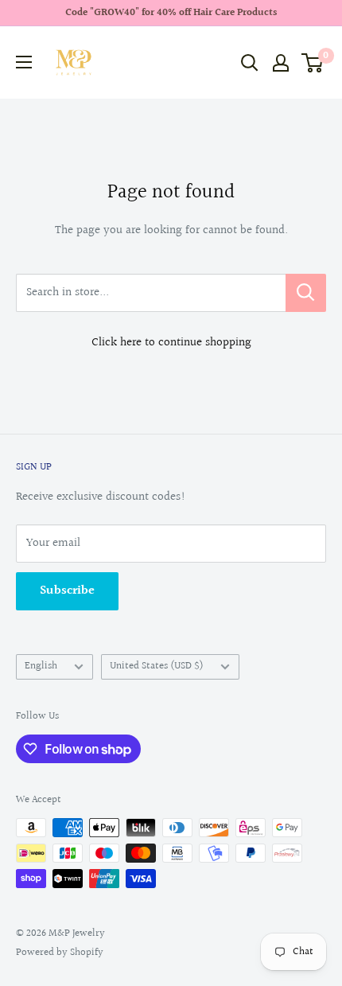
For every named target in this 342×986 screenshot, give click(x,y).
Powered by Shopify (59, 953)
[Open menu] (24, 62)
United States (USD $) (157, 666)
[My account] (281, 63)
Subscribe (67, 591)
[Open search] (249, 63)
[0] (313, 62)
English (41, 666)
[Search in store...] (306, 293)
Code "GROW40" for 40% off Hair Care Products (171, 13)
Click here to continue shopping (171, 342)
